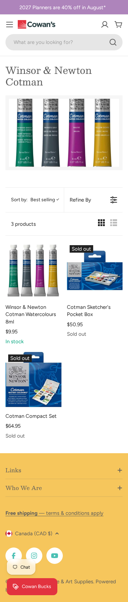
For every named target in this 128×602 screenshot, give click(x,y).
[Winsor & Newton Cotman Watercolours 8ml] (33, 270)
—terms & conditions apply (54, 513)
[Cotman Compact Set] (33, 380)
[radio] (101, 223)
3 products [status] (23, 224)
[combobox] (64, 42)
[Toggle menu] (9, 24)
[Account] (105, 24)
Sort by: (33, 200)
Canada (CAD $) (33, 533)
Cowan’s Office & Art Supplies (58, 582)
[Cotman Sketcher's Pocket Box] (95, 270)
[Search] (113, 42)
